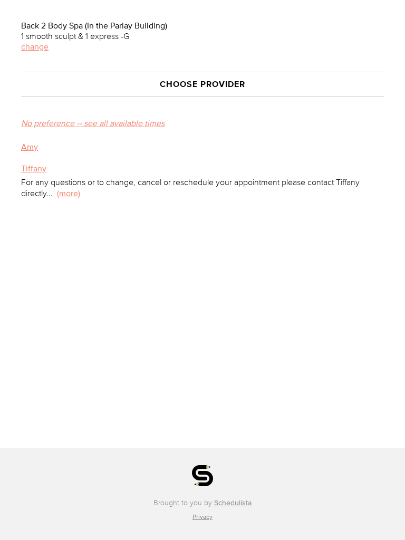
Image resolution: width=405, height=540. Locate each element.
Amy (29, 146)
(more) (68, 193)
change (35, 46)
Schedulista (233, 503)
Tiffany (33, 168)
